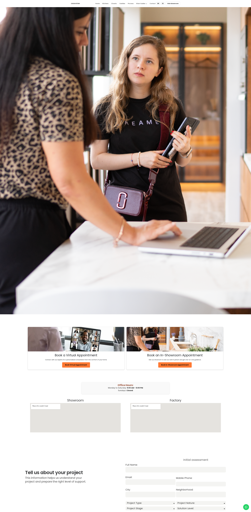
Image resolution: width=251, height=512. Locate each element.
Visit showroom (173, 4)
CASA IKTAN (75, 4)
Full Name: (132, 465)
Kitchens (105, 4)
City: (128, 490)
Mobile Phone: (184, 478)
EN (158, 3)
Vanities (122, 4)
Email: (129, 477)
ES (163, 3)
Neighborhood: (184, 490)
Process (131, 4)
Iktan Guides (140, 4)
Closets (114, 4)
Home (97, 4)
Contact (153, 4)
